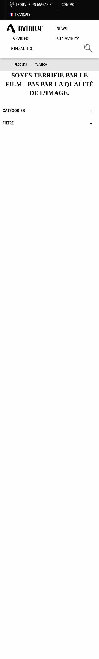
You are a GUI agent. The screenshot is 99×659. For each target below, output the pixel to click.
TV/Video (20, 38)
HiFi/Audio (21, 48)
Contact (69, 5)
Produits (21, 64)
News (61, 28)
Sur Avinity (67, 38)
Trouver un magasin (34, 5)
